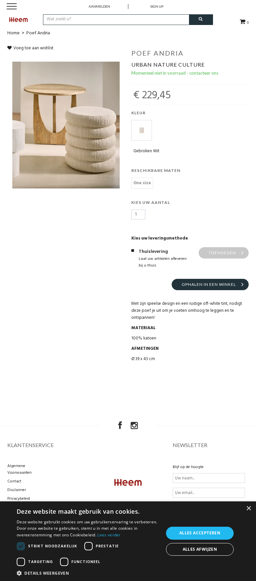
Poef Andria (38, 33)
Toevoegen (222, 252)
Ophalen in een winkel (209, 284)
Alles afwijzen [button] (200, 549)
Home (13, 33)
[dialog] (128, 541)
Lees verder (108, 535)
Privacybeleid (18, 498)
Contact (14, 481)
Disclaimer (16, 490)
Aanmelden (99, 6)
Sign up (156, 6)
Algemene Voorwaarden (19, 469)
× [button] (248, 508)
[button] (88, 573)
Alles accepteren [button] (199, 533)
